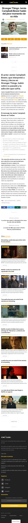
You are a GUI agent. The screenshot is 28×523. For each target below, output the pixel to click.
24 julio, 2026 (14, 364)
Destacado (7, 5)
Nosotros (3, 517)
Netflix (15, 100)
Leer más (5, 265)
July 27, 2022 (6, 156)
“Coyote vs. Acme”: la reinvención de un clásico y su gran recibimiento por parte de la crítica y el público (14, 461)
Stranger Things (5, 202)
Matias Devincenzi (11, 19)
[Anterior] (13, 62)
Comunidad (3, 515)
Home (2, 5)
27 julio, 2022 (21, 19)
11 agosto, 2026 (15, 334)
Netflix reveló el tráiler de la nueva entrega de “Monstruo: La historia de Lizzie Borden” (13, 330)
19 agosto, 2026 (13, 57)
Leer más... (4, 453)
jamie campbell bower (10, 200)
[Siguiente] (15, 62)
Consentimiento (12, 515)
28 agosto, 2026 (13, 50)
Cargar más (14, 421)
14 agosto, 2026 (15, 303)
